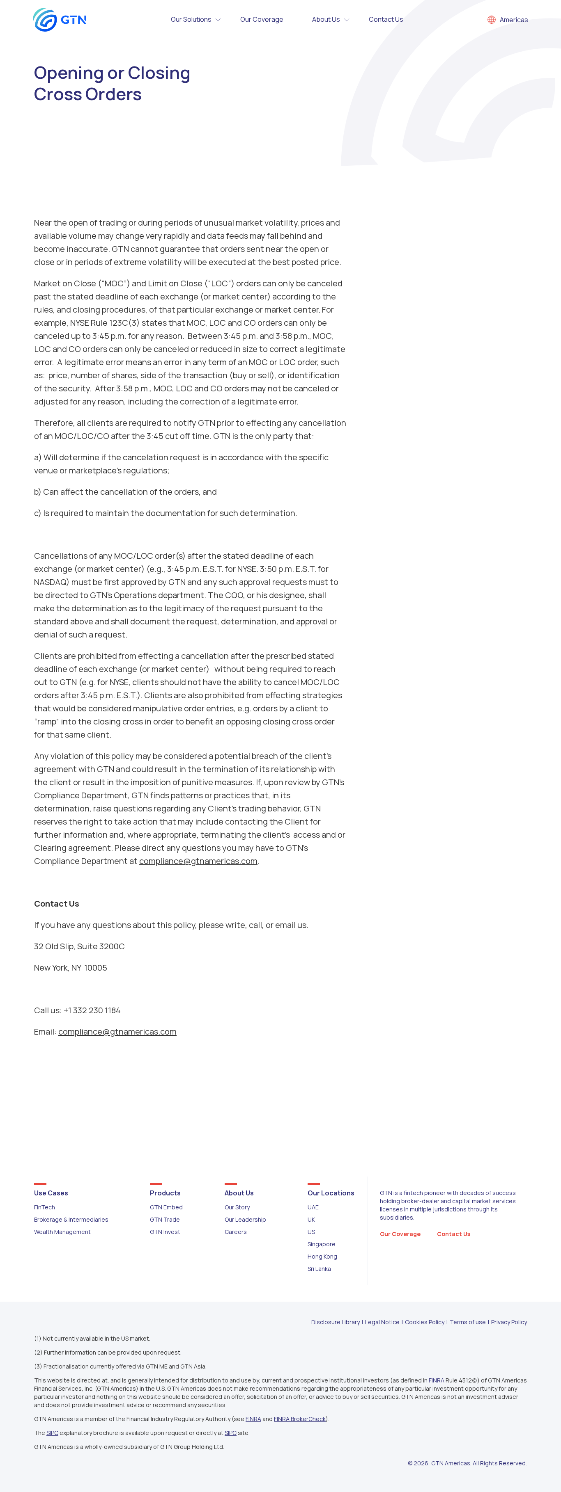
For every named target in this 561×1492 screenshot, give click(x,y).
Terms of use (468, 1322)
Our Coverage (261, 19)
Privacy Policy (509, 1322)
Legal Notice (382, 1322)
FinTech (44, 1207)
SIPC (52, 1433)
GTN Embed (166, 1207)
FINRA (436, 1380)
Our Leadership (245, 1219)
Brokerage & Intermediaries (71, 1219)
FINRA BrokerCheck (300, 1419)
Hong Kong (322, 1256)
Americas (514, 20)
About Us (326, 19)
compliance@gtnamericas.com (198, 860)
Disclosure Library (335, 1322)
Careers (236, 1232)
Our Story (237, 1207)
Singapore (322, 1244)
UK (311, 1219)
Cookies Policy (424, 1322)
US (311, 1232)
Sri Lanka (319, 1269)
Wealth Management (62, 1232)
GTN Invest (165, 1232)
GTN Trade (165, 1219)
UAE (313, 1207)
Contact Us (386, 19)
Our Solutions (191, 19)
